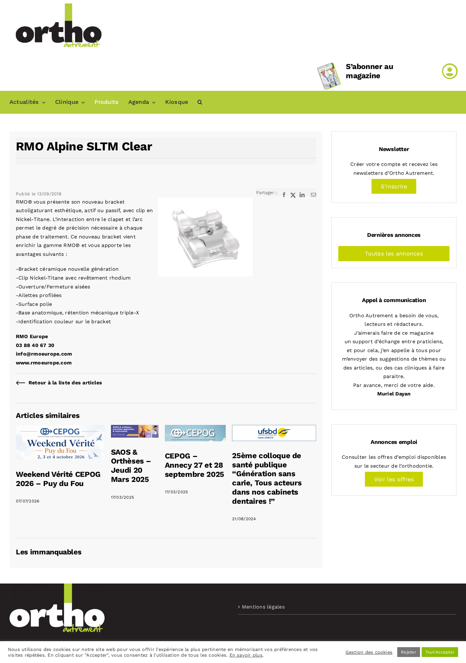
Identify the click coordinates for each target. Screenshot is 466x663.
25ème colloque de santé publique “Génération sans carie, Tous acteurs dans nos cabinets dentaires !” (266, 478)
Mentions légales (263, 607)
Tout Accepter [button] (439, 652)
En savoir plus (246, 655)
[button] (199, 102)
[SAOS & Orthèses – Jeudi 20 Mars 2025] (135, 429)
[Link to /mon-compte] (450, 71)
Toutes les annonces (394, 253)
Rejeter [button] (408, 652)
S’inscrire (394, 186)
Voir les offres (394, 479)
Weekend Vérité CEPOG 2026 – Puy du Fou (58, 479)
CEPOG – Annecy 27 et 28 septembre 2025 (194, 465)
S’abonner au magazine (369, 71)
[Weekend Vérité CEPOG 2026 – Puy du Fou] (60, 429)
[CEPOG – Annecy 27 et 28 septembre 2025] (195, 429)
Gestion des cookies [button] (369, 652)
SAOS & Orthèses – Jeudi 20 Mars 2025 (131, 466)
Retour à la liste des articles (65, 383)
